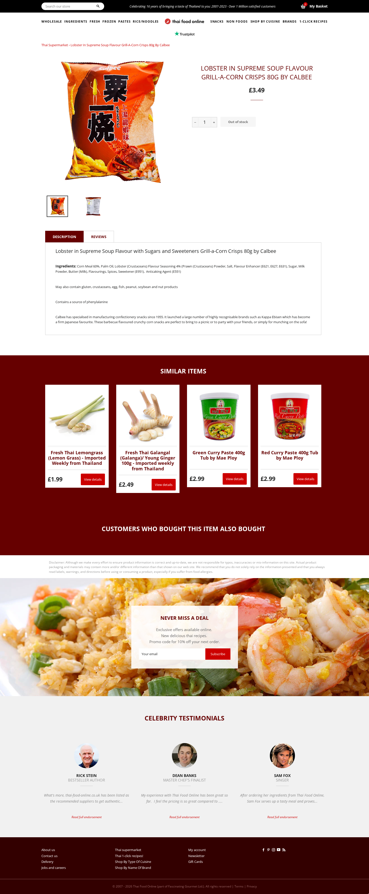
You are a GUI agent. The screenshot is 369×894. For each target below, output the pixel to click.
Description (64, 236)
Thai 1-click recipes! (129, 856)
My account (197, 850)
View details (93, 479)
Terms (238, 886)
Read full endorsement (87, 817)
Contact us (49, 856)
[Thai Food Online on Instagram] (274, 850)
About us (48, 850)
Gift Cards (195, 861)
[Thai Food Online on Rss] (284, 850)
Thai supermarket (54, 45)
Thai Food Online (144, 886)
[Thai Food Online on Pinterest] (269, 850)
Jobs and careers (53, 867)
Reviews (98, 236)
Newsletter (196, 856)
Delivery (47, 861)
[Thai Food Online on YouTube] (279, 850)
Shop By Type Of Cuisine (133, 861)
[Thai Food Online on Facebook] (264, 850)
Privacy (252, 886)
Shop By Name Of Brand (133, 867)
